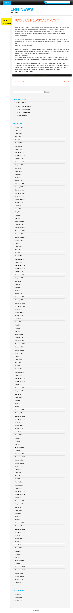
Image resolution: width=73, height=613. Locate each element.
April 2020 (18, 366)
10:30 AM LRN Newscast (23, 106)
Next (66, 81)
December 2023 (20, 227)
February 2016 (19, 523)
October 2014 (19, 573)
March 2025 (18, 180)
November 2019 (20, 381)
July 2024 (18, 205)
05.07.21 (7, 20)
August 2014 (19, 579)
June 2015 (18, 548)
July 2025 (18, 168)
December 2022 (20, 265)
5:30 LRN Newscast (21, 115)
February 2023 (19, 259)
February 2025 (19, 183)
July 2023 (18, 243)
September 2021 (20, 312)
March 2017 (18, 482)
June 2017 (18, 472)
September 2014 (20, 576)
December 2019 (20, 378)
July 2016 (18, 507)
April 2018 (18, 441)
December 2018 (20, 416)
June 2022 (18, 284)
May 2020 (18, 362)
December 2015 (20, 529)
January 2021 (19, 337)
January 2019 (19, 413)
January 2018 (19, 450)
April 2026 (18, 140)
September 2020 (20, 350)
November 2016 (20, 494)
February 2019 (19, 410)
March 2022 (18, 293)
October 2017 (19, 460)
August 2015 (19, 541)
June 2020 (18, 359)
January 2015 (19, 563)
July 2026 (18, 130)
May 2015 (18, 551)
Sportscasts (18, 600)
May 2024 (18, 212)
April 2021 (18, 328)
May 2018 (18, 438)
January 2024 (19, 224)
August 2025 (19, 165)
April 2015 (18, 554)
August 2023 (19, 240)
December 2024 (20, 190)
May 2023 (18, 249)
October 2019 (19, 384)
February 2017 (19, 485)
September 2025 (20, 162)
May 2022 (18, 287)
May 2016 (18, 513)
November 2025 (20, 155)
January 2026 (19, 149)
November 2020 (20, 344)
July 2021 (18, 318)
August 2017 (19, 466)
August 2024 (19, 202)
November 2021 (20, 306)
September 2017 (20, 463)
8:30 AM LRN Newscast (23, 112)
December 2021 (20, 303)
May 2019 (18, 400)
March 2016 (18, 519)
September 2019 (20, 388)
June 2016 (18, 510)
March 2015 (18, 557)
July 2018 (18, 432)
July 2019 (18, 394)
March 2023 (18, 256)
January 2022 (19, 300)
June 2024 (18, 209)
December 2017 (20, 453)
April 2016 (18, 516)
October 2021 (19, 309)
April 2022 (18, 290)
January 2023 (19, 262)
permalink (44, 75)
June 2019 (18, 397)
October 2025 (19, 158)
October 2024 (19, 196)
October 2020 (19, 347)
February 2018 (19, 447)
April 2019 (18, 403)
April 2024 (18, 215)
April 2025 (18, 177)
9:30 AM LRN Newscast (23, 109)
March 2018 (18, 444)
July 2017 (18, 469)
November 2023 (20, 231)
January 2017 (19, 488)
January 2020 (19, 375)
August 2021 (19, 315)
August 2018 (19, 428)
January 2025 (19, 187)
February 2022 (19, 297)
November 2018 (20, 419)
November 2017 (20, 457)
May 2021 (18, 325)
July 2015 (18, 545)
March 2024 (18, 218)
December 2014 (20, 567)
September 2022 (20, 275)
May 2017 (18, 475)
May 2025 (18, 174)
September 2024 (20, 199)
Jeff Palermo (7, 23)
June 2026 (18, 133)
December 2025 (20, 152)
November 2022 (20, 268)
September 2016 (20, 501)
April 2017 (18, 479)
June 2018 (18, 435)
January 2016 (19, 526)
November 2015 (20, 532)
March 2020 (18, 369)
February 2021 (19, 334)
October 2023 (19, 234)
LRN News (22, 9)
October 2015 (19, 535)
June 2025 (18, 171)
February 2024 (19, 221)
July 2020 (18, 356)
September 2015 (20, 538)
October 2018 (19, 422)
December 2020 (20, 340)
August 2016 (19, 504)
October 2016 (19, 497)
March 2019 (18, 406)
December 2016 (20, 491)
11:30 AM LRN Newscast (23, 103)
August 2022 (19, 278)
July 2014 (18, 582)
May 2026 (18, 136)
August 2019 (19, 391)
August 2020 (19, 353)
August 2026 (19, 127)
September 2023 (20, 237)
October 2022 (19, 271)
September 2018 (20, 425)
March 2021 (18, 331)
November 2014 (20, 570)
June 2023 (18, 246)
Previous (19, 81)
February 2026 (19, 146)
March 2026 (18, 143)
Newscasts (31, 75)
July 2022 (18, 281)
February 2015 (19, 560)
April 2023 (18, 253)
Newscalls (18, 594)
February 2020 (19, 372)
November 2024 (20, 193)
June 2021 (18, 322)
